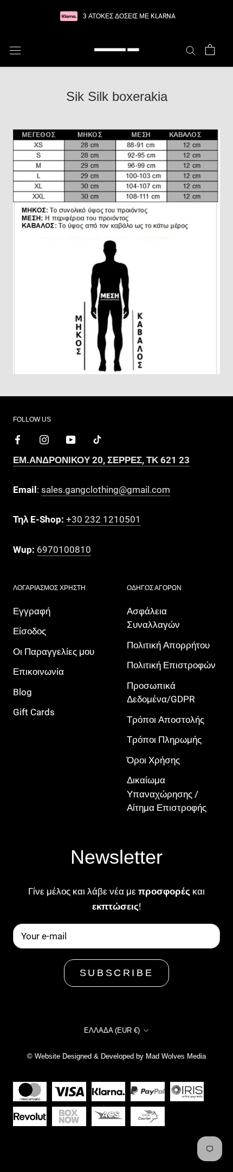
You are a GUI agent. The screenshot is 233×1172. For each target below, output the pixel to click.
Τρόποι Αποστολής (165, 719)
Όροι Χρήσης (153, 760)
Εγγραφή (31, 611)
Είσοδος (29, 631)
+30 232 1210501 (103, 519)
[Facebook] (17, 438)
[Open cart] (210, 49)
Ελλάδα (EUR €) (112, 1030)
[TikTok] (97, 438)
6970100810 (64, 549)
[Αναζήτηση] (191, 50)
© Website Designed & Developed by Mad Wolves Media (116, 1056)
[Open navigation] (15, 50)
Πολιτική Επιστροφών (171, 665)
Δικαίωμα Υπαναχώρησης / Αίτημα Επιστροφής (166, 794)
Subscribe (116, 972)
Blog (22, 692)
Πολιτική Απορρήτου (168, 645)
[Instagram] (44, 438)
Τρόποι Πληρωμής (164, 739)
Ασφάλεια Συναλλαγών (153, 618)
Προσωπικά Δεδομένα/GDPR (161, 692)
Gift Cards (34, 712)
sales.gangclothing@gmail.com (105, 489)
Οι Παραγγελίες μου (53, 651)
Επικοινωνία (38, 671)
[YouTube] (70, 438)
